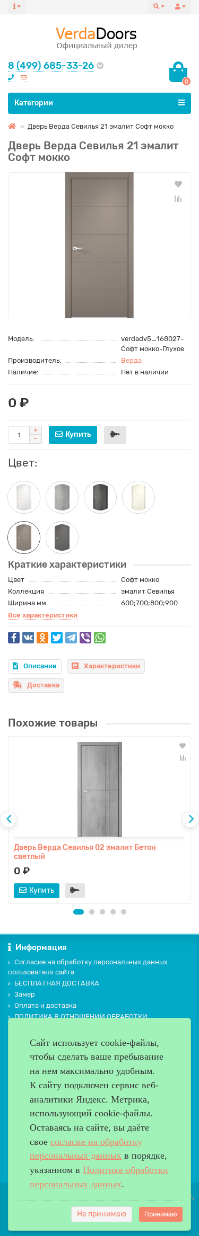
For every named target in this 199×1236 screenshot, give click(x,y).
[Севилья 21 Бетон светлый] (62, 497)
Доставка (43, 685)
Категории (33, 103)
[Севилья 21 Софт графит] (62, 537)
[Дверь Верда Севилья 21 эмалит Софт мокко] (99, 245)
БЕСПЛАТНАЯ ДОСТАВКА (56, 983)
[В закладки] (178, 183)
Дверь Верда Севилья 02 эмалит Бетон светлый (85, 852)
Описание (40, 666)
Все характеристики (42, 615)
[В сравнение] (178, 198)
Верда (131, 360)
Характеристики (112, 666)
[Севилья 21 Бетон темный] (100, 497)
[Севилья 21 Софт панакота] (138, 497)
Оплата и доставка (45, 1005)
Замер (24, 994)
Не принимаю (101, 1214)
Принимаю (160, 1214)
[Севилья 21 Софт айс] (24, 497)
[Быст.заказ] (115, 435)
